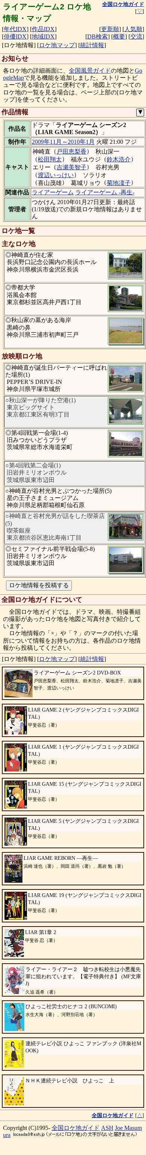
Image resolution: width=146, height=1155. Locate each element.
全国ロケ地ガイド (76, 1128)
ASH (107, 1128)
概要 (119, 36)
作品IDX (43, 29)
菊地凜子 (119, 183)
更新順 (110, 29)
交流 (136, 36)
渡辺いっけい (56, 175)
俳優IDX (15, 36)
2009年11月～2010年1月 (63, 142)
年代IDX (15, 29)
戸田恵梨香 (71, 151)
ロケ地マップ (57, 45)
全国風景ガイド (90, 70)
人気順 (133, 29)
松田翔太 (50, 159)
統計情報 (92, 45)
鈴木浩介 (119, 159)
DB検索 (97, 36)
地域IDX (43, 36)
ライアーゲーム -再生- (104, 192)
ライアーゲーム (53, 192)
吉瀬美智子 (71, 167)
